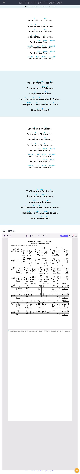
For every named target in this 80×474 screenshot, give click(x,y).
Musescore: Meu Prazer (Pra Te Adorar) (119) (37, 471)
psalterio (52, 471)
